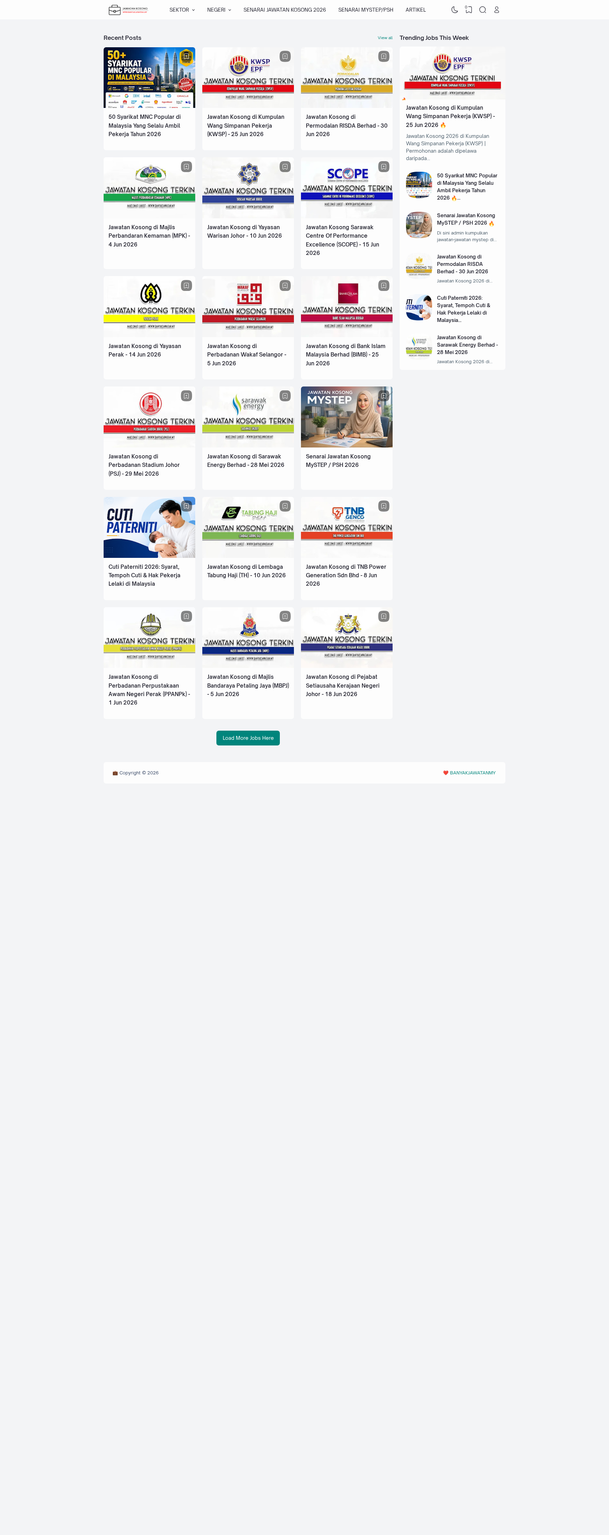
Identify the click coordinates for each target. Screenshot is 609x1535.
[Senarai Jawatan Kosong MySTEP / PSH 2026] (347, 446)
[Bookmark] (186, 56)
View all (385, 37)
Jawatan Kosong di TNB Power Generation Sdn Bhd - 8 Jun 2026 (346, 575)
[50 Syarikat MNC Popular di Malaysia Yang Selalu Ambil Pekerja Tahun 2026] (149, 106)
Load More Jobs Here (248, 738)
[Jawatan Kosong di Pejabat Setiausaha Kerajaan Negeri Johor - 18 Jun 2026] (347, 666)
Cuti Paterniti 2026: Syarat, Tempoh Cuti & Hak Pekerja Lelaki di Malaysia (144, 575)
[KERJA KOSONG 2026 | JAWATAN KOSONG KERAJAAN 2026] (129, 10)
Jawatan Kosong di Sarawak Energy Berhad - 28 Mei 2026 (467, 344)
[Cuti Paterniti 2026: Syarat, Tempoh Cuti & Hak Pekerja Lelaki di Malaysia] (149, 556)
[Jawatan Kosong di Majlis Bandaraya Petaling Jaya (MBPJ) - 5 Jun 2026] (248, 666)
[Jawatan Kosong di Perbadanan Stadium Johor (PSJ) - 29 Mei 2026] (149, 446)
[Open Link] (496, 10)
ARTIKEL (416, 10)
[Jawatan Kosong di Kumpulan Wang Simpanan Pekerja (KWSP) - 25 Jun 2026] (248, 106)
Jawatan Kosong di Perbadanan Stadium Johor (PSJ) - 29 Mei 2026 (144, 465)
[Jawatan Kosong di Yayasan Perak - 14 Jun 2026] (149, 335)
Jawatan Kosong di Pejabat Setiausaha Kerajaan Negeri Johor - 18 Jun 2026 (343, 686)
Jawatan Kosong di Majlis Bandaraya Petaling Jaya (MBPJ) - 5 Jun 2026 (248, 686)
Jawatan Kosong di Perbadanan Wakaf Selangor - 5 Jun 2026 (246, 355)
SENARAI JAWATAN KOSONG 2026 (285, 10)
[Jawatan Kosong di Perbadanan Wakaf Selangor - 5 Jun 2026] (248, 335)
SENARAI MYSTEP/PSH (365, 10)
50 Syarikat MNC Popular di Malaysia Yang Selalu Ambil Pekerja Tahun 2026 (145, 126)
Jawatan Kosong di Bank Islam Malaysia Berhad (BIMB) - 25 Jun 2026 (346, 355)
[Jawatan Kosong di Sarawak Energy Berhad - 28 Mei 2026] (248, 446)
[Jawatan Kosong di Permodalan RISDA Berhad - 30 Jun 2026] (347, 106)
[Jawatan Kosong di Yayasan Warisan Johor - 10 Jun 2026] (248, 216)
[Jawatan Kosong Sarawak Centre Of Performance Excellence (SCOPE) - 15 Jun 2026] (347, 216)
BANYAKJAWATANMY (473, 772)
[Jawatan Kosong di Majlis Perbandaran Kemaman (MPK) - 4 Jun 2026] (149, 216)
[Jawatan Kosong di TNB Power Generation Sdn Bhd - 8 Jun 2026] (347, 556)
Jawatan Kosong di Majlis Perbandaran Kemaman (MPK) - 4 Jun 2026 (149, 236)
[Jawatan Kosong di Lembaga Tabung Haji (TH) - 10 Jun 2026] (248, 556)
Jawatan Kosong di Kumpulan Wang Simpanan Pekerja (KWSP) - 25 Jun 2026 (245, 126)
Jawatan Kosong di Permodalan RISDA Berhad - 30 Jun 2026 (347, 126)
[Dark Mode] (455, 10)
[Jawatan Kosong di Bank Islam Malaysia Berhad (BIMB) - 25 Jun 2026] (347, 335)
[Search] (483, 10)
